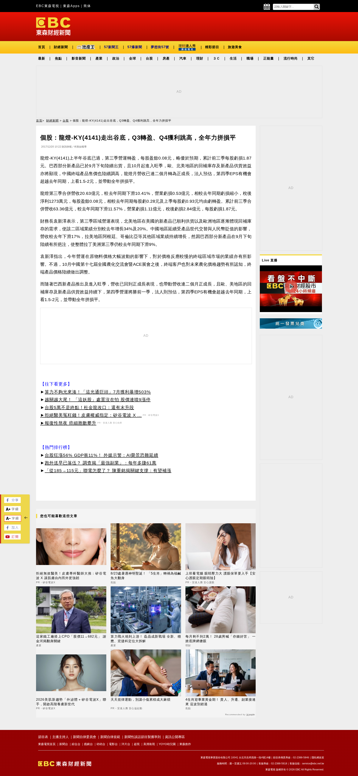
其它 (310, 58)
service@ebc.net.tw (313, 763)
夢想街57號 (160, 47)
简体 (87, 6)
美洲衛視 (149, 744)
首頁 (41, 47)
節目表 (43, 737)
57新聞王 (111, 47)
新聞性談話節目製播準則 (142, 737)
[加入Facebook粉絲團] (12, 529)
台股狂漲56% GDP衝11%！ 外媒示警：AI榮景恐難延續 (101, 455)
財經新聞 (61, 47)
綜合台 (76, 744)
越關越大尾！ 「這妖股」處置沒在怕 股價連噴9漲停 (98, 399)
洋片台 (125, 744)
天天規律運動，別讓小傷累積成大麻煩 (141, 699)
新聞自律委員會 (84, 737)
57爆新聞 (134, 47)
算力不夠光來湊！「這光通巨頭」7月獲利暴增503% (98, 391)
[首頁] (53, 26)
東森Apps (71, 6)
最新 (41, 58)
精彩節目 (212, 47)
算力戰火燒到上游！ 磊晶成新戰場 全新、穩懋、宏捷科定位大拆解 (146, 639)
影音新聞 (79, 58)
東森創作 (185, 744)
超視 (137, 744)
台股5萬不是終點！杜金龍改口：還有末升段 (89, 407)
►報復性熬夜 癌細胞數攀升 (68, 423)
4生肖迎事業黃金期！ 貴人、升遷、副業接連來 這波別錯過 (220, 702)
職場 (250, 58)
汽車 (182, 58)
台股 (149, 58)
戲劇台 (88, 744)
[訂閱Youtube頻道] (12, 538)
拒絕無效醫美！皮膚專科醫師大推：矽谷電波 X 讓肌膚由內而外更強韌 (71, 576)
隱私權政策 (318, 757)
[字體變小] (12, 520)
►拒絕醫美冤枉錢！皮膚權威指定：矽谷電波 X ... (91, 415)
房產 (166, 58)
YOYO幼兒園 (167, 744)
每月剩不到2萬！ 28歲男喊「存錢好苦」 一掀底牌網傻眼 (220, 639)
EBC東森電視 (47, 6)
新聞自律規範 (110, 737)
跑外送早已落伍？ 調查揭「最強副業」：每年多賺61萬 (100, 462)
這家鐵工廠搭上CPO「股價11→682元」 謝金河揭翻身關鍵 (71, 639)
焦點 (58, 58)
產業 (99, 58)
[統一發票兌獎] (291, 327)
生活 (233, 58)
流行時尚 (291, 58)
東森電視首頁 (47, 744)
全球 (132, 58)
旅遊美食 (235, 47)
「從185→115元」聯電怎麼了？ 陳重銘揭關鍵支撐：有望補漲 (108, 470)
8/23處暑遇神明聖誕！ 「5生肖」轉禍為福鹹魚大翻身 (146, 576)
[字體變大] (12, 511)
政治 (115, 58)
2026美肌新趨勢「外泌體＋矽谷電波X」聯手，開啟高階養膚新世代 (71, 702)
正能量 (268, 58)
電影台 (113, 744)
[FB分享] (12, 502)
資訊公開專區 (175, 737)
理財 (199, 58)
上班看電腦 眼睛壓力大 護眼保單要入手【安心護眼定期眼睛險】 (220, 576)
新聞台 (63, 744)
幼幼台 (101, 744)
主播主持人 (60, 737)
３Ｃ (216, 58)
